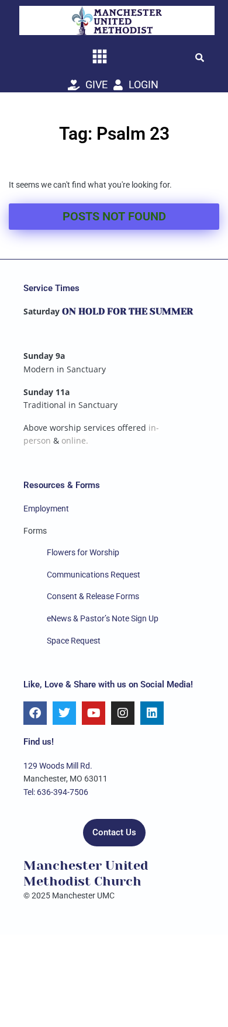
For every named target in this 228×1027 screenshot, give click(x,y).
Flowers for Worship (83, 552)
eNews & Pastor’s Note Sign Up (102, 618)
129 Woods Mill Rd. (57, 765)
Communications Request (93, 574)
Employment (46, 508)
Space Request (74, 640)
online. (74, 440)
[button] (199, 57)
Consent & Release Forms (93, 596)
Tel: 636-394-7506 (55, 792)
